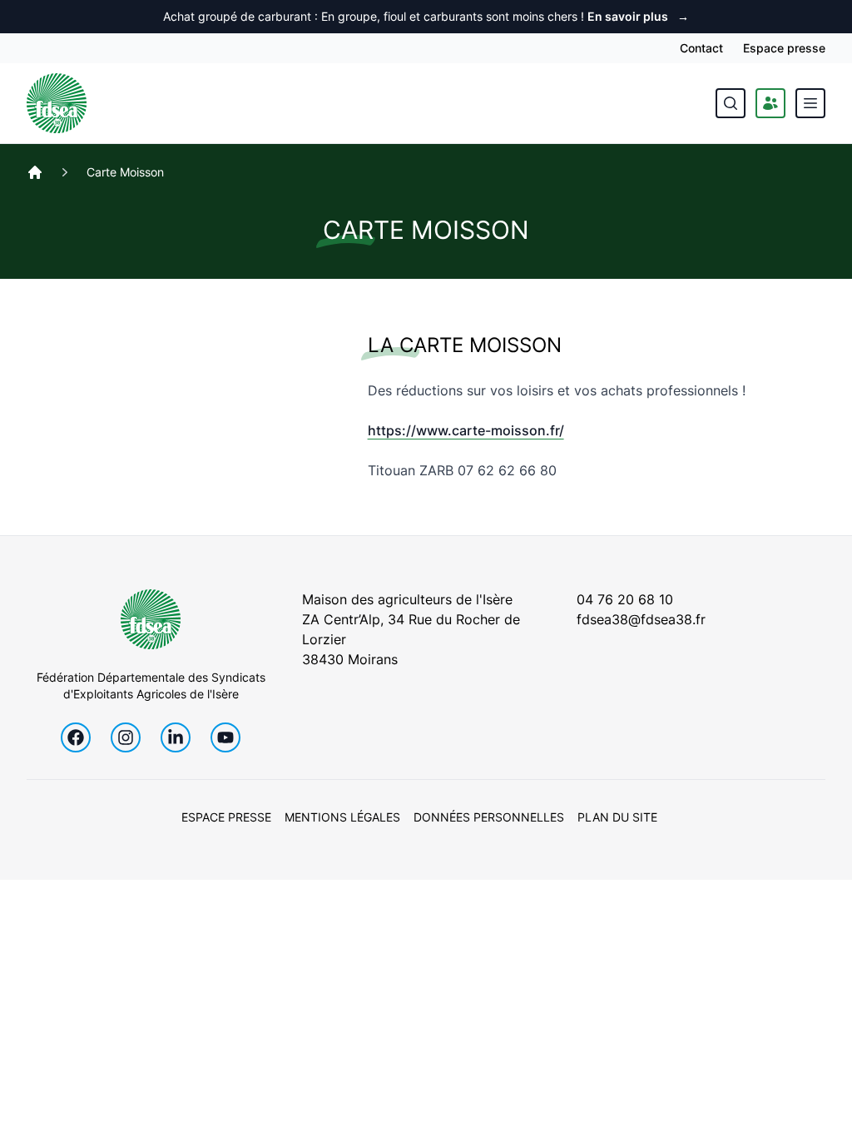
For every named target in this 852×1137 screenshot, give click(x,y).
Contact (701, 48)
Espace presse (784, 48)
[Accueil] (35, 172)
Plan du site (617, 817)
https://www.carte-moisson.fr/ (466, 430)
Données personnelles (489, 817)
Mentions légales (342, 817)
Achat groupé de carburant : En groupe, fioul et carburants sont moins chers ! (426, 16)
